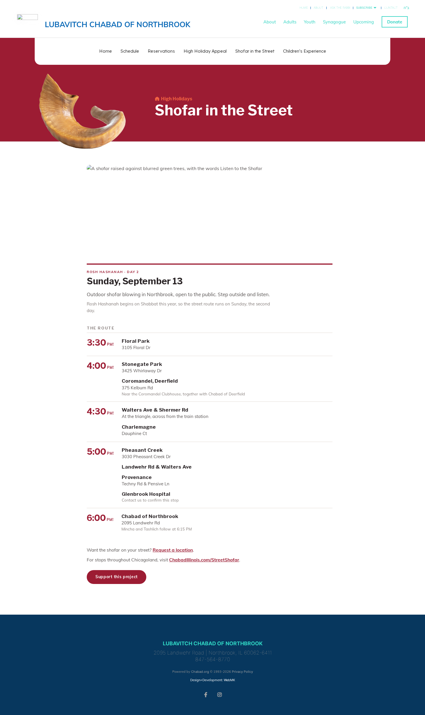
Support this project (116, 576)
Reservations (161, 51)
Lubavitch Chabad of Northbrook (117, 24)
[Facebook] (205, 694)
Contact (391, 7)
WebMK (229, 680)
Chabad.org (200, 672)
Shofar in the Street (254, 51)
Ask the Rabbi (340, 7)
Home (304, 7)
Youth (309, 22)
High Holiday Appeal (205, 51)
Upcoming (363, 22)
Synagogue (334, 22)
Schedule (130, 51)
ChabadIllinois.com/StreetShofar (204, 560)
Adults (289, 22)
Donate (394, 22)
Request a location (173, 550)
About (318, 7)
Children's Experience (304, 51)
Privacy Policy (242, 672)
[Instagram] (219, 694)
